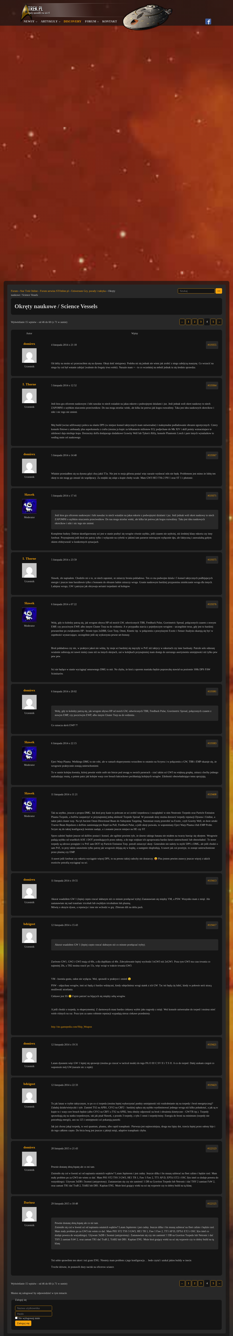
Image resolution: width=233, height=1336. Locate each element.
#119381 (212, 691)
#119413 (212, 880)
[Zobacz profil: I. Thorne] (29, 396)
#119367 (212, 455)
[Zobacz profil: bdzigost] (29, 935)
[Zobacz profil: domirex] (29, 355)
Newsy (29, 21)
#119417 (212, 925)
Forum (90, 21)
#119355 (212, 345)
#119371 (212, 495)
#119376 (212, 604)
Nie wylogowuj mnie (29, 1318)
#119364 (212, 385)
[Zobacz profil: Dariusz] (29, 1214)
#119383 (212, 743)
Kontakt (109, 21)
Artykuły (49, 21)
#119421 (212, 1044)
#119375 (212, 559)
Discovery (72, 21)
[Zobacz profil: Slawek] (29, 506)
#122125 (212, 1203)
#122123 (212, 1148)
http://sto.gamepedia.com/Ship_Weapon (71, 1026)
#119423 (212, 1085)
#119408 (212, 794)
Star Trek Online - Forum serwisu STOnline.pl (44, 291)
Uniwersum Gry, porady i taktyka (88, 291)
